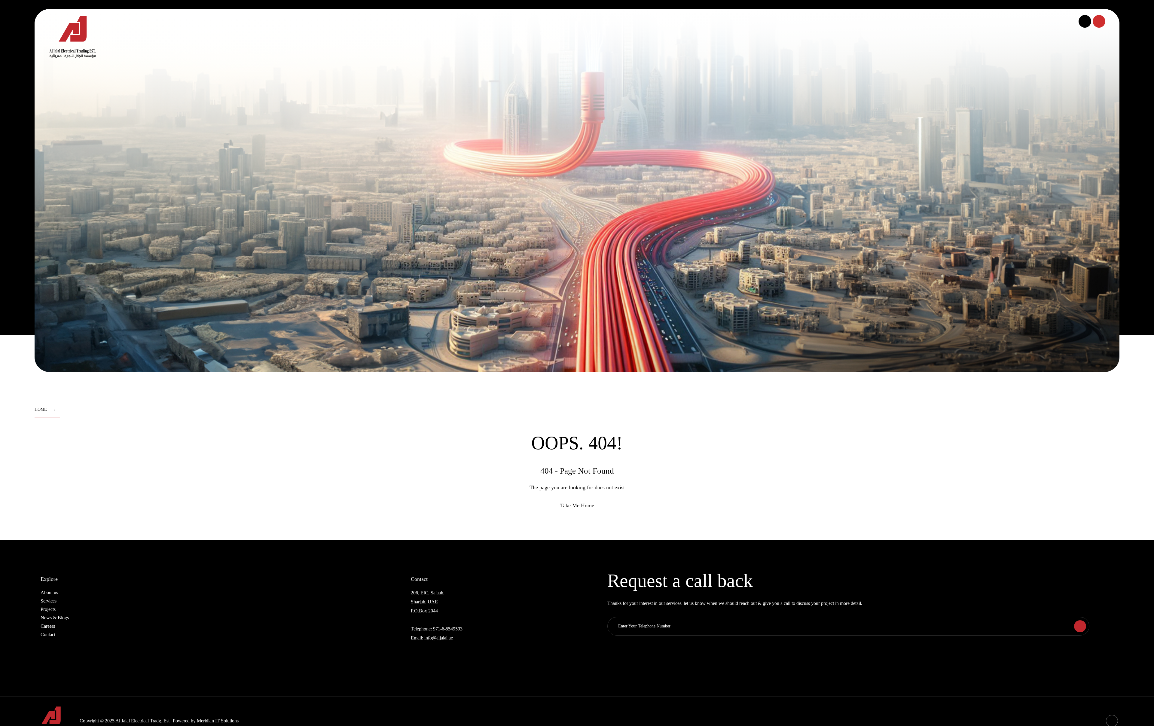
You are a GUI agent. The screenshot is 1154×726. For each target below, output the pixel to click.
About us (49, 592)
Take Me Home (577, 505)
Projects (48, 609)
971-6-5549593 (448, 628)
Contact (48, 634)
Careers (48, 626)
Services (48, 600)
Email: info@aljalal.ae (432, 637)
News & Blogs (55, 617)
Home (41, 409)
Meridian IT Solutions (218, 720)
